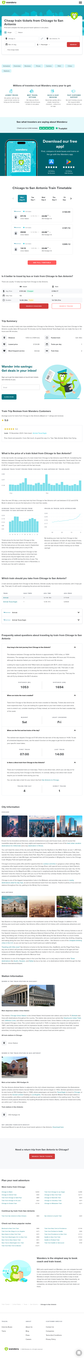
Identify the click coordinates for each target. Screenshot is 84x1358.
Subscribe (9, 397)
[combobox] (21, 38)
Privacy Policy (51, 1339)
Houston (22, 961)
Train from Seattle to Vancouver (54, 1243)
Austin (16, 961)
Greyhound (68, 1018)
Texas (25, 1304)
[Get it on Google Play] (69, 161)
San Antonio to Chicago (50, 780)
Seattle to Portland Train (52, 1240)
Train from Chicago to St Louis (11, 1200)
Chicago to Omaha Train (9, 1203)
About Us (29, 1327)
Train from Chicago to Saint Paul (12, 1197)
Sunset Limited (17, 1095)
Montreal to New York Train (10, 1228)
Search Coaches (34, 306)
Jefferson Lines (10, 1020)
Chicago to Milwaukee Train (53, 1203)
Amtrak (5, 598)
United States (16, 1304)
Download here (58, 1127)
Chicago (77, 1092)
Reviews (28, 66)
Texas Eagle (61, 1092)
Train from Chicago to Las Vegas (54, 1192)
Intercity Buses (7, 1327)
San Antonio (34, 1304)
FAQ (59, 66)
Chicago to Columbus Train (52, 1200)
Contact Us (50, 1327)
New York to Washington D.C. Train (13, 1243)
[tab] (9, 33)
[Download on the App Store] (51, 161)
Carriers (49, 66)
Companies (50, 1331)
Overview (17, 66)
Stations (6, 71)
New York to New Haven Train (11, 1240)
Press (28, 1335)
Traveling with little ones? (11, 947)
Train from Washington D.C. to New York (14, 1237)
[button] (80, 3)
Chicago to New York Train (52, 1195)
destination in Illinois (35, 846)
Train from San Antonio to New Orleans (14, 1216)
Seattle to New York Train (52, 1237)
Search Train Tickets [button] (42, 1156)
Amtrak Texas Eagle (40, 433)
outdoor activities (49, 864)
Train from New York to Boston (11, 1245)
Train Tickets (6, 1304)
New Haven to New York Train (11, 1234)
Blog (27, 1331)
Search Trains (66, 306)
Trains (4, 1331)
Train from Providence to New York (55, 1234)
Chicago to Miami (7, 1192)
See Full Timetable (42, 262)
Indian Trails (77, 1018)
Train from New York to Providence (55, 1228)
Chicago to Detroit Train (9, 1195)
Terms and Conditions (54, 1335)
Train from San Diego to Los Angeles (13, 1231)
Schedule (6, 66)
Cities (70, 66)
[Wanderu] (9, 3)
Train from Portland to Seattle (53, 1231)
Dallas (31, 961)
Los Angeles (36, 1095)
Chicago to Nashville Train (52, 1197)
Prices (38, 66)
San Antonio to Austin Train (53, 1216)
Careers (28, 1339)
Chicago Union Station (18, 1015)
